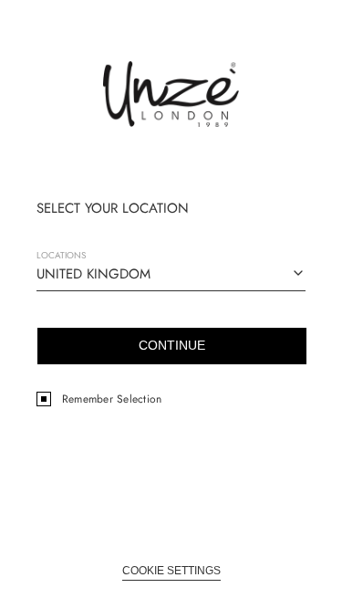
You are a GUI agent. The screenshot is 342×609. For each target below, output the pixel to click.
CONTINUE (172, 345)
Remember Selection (111, 399)
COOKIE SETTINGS (171, 570)
